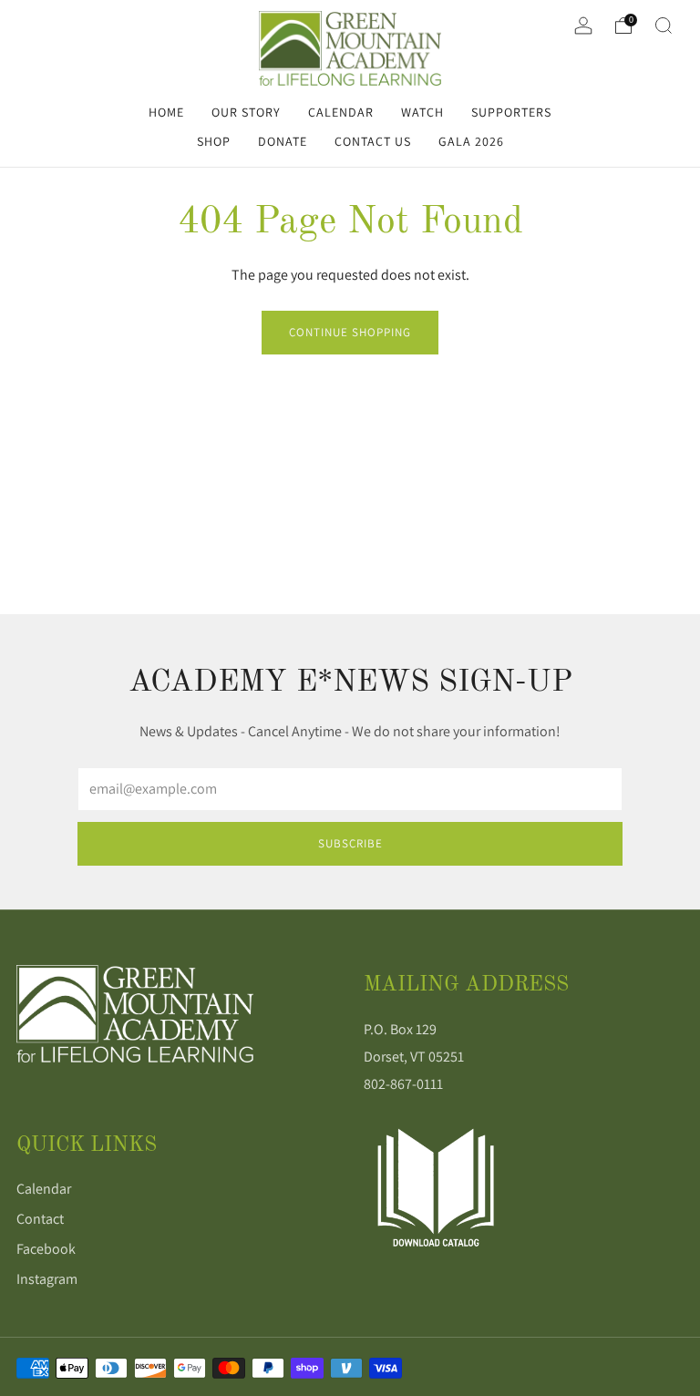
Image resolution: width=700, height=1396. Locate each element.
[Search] (663, 25)
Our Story (246, 112)
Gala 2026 (471, 141)
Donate (282, 141)
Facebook (46, 1248)
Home (166, 112)
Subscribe (350, 843)
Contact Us (373, 141)
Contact (40, 1218)
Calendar (341, 112)
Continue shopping (350, 332)
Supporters (511, 112)
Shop (214, 141)
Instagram (46, 1278)
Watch (422, 112)
